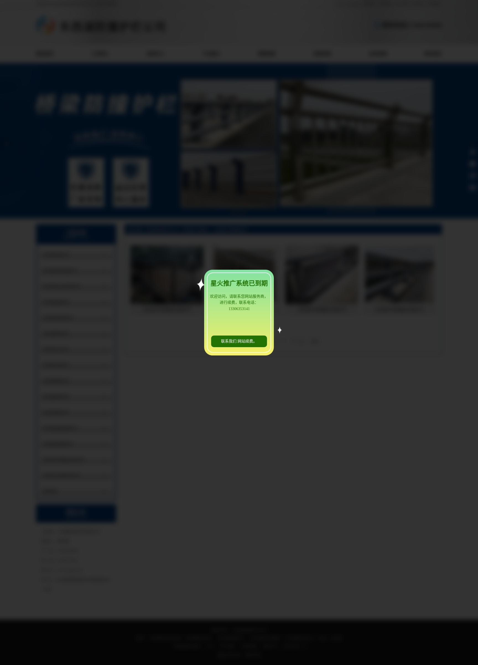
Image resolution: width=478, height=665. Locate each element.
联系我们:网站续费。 (239, 341)
